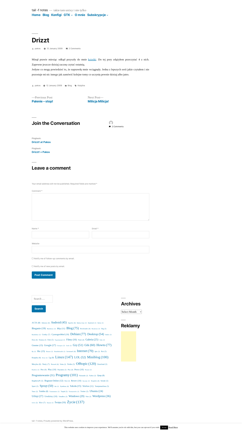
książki (92, 59)
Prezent (88, 370)
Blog (46, 15)
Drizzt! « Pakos (41, 152)
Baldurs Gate (82, 323)
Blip (61, 328)
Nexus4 (55, 364)
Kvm (45, 358)
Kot (104, 351)
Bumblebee (36, 334)
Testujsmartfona (102, 386)
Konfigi (56, 15)
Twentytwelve (74, 391)
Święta (60, 402)
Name (35, 228)
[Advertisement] (128, 346)
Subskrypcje (96, 15)
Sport (35, 386)
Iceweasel (71, 351)
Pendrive (35, 370)
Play (52, 369)
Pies (44, 369)
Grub (69, 345)
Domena (42, 340)
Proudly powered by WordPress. (58, 421)
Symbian (64, 386)
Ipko (97, 351)
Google (50, 345)
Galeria (91, 339)
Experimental (60, 340)
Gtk (89, 345)
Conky (46, 334)
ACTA (36, 323)
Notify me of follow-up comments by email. (54, 258)
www (35, 403)
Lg (51, 357)
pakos (37, 48)
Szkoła (75, 386)
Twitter (84, 391)
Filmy (71, 339)
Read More (173, 427)
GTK (67, 15)
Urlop (37, 396)
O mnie (80, 15)
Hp (34, 351)
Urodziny (50, 396)
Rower (76, 380)
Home (36, 15)
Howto (104, 345)
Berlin (100, 323)
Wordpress (101, 396)
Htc (41, 351)
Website (35, 243)
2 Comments (75, 48)
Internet (85, 351)
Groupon (61, 345)
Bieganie (39, 328)
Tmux (35, 391)
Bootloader (85, 329)
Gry (78, 345)
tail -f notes (40, 10)
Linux (64, 357)
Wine (88, 397)
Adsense (45, 323)
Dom (35, 340)
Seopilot (95, 381)
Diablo (108, 334)
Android (59, 322)
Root (67, 381)
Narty (46, 364)
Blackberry (51, 329)
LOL (80, 357)
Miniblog (97, 357)
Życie (75, 402)
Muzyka (36, 364)
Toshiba (43, 391)
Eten (51, 340)
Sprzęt (46, 386)
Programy (67, 375)
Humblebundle (59, 351)
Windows (76, 396)
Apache (72, 323)
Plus (70, 370)
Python (92, 376)
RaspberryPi (37, 381)
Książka (81, 85)
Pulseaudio (83, 376)
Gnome (37, 345)
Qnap (100, 375)
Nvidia (71, 364)
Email (95, 228)
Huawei (49, 351)
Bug (103, 329)
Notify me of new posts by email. (49, 266)
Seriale (104, 381)
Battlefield (92, 323)
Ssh (56, 386)
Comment (37, 191)
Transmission (54, 391)
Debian (78, 334)
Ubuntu (96, 391)
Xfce (42, 402)
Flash (81, 340)
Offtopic (86, 364)
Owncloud (102, 364)
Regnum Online (53, 380)
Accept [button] (164, 427)
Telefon (88, 386)
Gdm (102, 340)
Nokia (63, 364)
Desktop (95, 334)
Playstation (61, 370)
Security (86, 381)
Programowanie (43, 375)
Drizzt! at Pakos (41, 142)
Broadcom (96, 329)
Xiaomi (50, 403)
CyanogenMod (60, 334)
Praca (79, 369)
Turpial (64, 391)
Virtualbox (63, 397)
